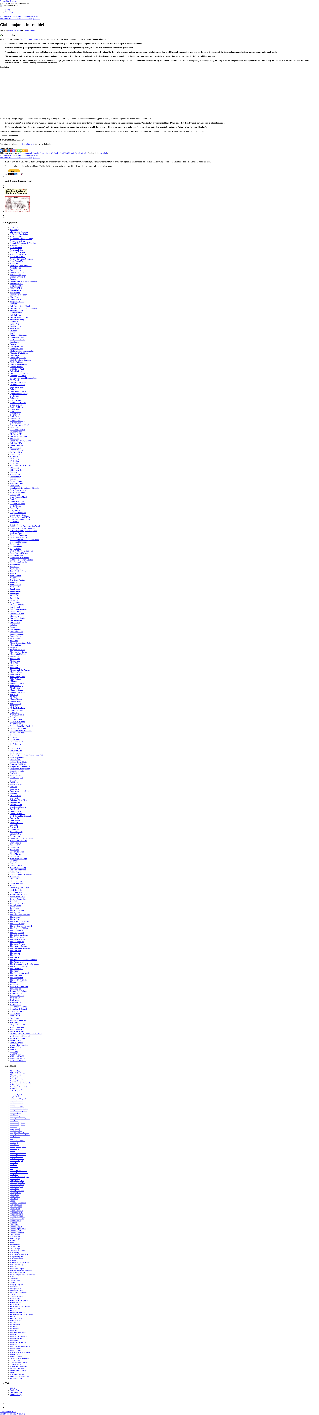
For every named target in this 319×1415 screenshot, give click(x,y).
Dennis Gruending (17, 421)
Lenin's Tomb (15, 611)
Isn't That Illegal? (67, 153)
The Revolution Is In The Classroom (24, 964)
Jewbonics (14, 578)
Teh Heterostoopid (16, 1324)
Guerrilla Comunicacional (20, 519)
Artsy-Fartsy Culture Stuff (18, 1087)
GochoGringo (15, 506)
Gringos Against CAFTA (20, 517)
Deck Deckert (15, 416)
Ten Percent (14, 908)
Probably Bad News (18, 764)
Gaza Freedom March (18, 497)
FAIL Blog (14, 459)
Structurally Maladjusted (19, 888)
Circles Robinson (17, 362)
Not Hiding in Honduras (18, 1273)
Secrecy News (15, 836)
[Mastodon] (13, 150)
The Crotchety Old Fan (19, 928)
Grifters (12, 1201)
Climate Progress (16, 367)
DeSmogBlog (15, 423)
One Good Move (16, 742)
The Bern (13, 1334)
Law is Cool (15, 607)
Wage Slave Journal (18, 1025)
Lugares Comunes (17, 634)
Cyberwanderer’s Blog (19, 394)
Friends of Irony (16, 483)
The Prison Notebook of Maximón (23, 960)
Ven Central (14, 1018)
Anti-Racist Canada (17, 257)
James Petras (15, 564)
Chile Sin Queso (15, 1113)
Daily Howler (15, 400)
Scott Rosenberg (16, 832)
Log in (12, 1388)
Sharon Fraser (15, 843)
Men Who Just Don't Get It (19, 1255)
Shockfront (14, 850)
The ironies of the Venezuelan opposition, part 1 (20, 18)
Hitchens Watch (16, 533)
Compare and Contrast (17, 1117)
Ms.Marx (13, 697)
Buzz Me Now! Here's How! (19, 1109)
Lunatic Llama (15, 636)
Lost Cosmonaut (16, 632)
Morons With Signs (17, 692)
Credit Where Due (16, 1131)
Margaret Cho (15, 647)
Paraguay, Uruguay (16, 1284)
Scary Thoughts (15, 1302)
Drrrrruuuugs (14, 1149)
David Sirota (15, 414)
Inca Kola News (16, 555)
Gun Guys (14, 524)
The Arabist (14, 919)
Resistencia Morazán (18, 807)
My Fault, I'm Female (18, 708)
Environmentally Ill (16, 1161)
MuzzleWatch (15, 704)
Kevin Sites (14, 600)
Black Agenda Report (18, 295)
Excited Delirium (16, 454)
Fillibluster (14, 472)
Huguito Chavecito (40, 153)
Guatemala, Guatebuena (18, 1203)
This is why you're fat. (19, 980)
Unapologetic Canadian (19, 1009)
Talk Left (13, 901)
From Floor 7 (15, 486)
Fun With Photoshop (17, 1191)
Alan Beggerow (16, 245)
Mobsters (13, 1261)
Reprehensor (15, 802)
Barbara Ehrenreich (17, 277)
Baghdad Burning (17, 272)
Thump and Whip (17, 982)
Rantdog (13, 793)
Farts (11, 1169)
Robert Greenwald (17, 814)
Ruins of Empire (16, 823)
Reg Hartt (14, 798)
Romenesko (14, 818)
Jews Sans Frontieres (18, 580)
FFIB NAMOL (16, 470)
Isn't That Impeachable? (18, 1229)
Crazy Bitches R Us (18, 382)
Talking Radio (15, 906)
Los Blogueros (16, 629)
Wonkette (13, 1049)
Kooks (12, 1243)
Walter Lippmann (17, 1027)
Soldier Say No (16, 872)
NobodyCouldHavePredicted (21, 726)
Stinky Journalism (17, 883)
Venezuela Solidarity (18, 1020)
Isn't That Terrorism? (17, 1233)
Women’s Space (16, 1047)
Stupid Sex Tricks (16, 1318)
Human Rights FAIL (16, 1213)
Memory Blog (15, 668)
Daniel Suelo (15, 409)
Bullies (12, 1105)
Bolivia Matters (16, 313)
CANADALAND (17, 340)
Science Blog (15, 829)
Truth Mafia (14, 1000)
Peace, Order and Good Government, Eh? (26, 755)
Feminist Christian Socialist (20, 465)
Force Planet (15, 474)
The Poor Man (15, 957)
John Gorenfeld (16, 591)
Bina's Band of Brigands (18, 1099)
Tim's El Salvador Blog (19, 987)
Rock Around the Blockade (21, 816)
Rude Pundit (15, 820)
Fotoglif (13, 479)
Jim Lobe (13, 582)
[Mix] (16, 150)
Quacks (12, 1294)
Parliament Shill (16, 753)
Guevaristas (14, 522)
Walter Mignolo (16, 1029)
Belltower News (16, 284)
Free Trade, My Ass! (16, 1187)
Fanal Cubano (15, 463)
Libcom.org (14, 616)
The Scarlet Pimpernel (18, 966)
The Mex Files (15, 951)
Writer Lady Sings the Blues (19, 1376)
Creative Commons (17, 385)
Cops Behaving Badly (17, 1123)
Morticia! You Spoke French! (20, 1263)
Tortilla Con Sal (16, 993)
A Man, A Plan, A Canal (17, 1073)
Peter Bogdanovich (17, 757)
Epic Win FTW (16, 443)
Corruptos (13, 1127)
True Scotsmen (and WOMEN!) (20, 1352)
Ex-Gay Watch (16, 452)
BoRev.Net (14, 324)
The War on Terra (15, 1348)
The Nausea (14, 1340)
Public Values (15, 775)
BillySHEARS (16, 288)
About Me (9, 12)
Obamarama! (14, 1278)
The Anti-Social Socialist (20, 915)
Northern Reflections (18, 728)
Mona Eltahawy (16, 686)
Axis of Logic (15, 268)
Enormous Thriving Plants (20, 441)
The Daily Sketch (17, 933)
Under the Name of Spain (18, 1362)
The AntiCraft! (16, 917)
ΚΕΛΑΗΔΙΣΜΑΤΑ (18, 1061)
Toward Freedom (17, 995)
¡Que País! (14, 227)
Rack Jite (13, 787)
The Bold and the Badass (18, 1336)
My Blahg (14, 706)
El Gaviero (14, 438)
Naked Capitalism (17, 710)
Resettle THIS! (16, 805)
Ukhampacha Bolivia (18, 1007)
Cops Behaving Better (17, 1125)
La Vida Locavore (17, 605)
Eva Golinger (15, 447)
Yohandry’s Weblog (18, 1058)
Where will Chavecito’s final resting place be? (19, 16)
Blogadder (14, 304)
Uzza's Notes (15, 1013)
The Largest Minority (18, 946)
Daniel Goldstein (16, 407)
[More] (26, 150)
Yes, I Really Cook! (16, 1378)
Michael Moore (16, 672)
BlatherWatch (15, 299)
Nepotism (13, 1267)
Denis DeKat (15, 418)
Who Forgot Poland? (17, 1374)
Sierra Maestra (15, 854)
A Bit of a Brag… (16, 1071)
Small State (14, 863)
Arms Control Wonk (18, 261)
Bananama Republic (18, 275)
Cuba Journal (15, 389)
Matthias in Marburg (18, 654)
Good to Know (15, 1197)
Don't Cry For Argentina (18, 1147)
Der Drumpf (14, 1143)
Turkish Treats (15, 1354)
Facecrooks (14, 1167)
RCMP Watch (15, 796)
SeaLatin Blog (15, 834)
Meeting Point (15, 665)
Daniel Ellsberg (16, 405)
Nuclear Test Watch (17, 733)
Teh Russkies (14, 1328)
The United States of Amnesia (20, 1346)
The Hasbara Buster (18, 939)
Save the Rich (15, 827)
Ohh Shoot (14, 735)
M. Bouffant (15, 638)
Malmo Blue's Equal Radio (20, 643)
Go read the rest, (27, 144)
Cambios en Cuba (17, 337)
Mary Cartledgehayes (18, 652)
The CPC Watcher (17, 924)
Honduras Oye (16, 544)
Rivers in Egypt (15, 1298)
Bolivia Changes (16, 310)
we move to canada (17, 1038)
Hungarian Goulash (16, 1215)
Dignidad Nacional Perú (19, 425)
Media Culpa (15, 659)
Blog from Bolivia (17, 301)
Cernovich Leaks (16, 349)
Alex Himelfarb (16, 248)
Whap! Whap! (15, 1040)
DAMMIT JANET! (18, 403)
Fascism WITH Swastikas (18, 1171)
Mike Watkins (15, 679)
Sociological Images (18, 870)
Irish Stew (13, 1223)
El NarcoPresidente (16, 1157)
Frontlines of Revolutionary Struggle (24, 488)
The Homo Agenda (17, 944)
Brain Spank (15, 328)
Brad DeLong (15, 326)
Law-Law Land (15, 1247)
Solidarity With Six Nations (21, 874)
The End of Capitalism (19, 935)
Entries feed (14, 1390)
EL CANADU (16, 434)
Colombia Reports (17, 371)
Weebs (12, 1372)
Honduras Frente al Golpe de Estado (24, 540)
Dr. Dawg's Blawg (17, 429)
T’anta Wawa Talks (17, 897)
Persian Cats (14, 1286)
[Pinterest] (11, 150)
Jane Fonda (14, 567)
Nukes (12, 1276)
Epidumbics (14, 1163)
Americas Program (17, 252)
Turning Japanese (16, 1356)
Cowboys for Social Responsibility (23, 378)
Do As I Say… (14, 1145)
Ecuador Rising (16, 432)
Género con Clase (17, 501)
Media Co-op (15, 656)
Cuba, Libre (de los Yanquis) (19, 1133)
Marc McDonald (16, 645)
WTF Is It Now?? (17, 1056)
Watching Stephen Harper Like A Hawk (25, 1034)
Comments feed (16, 1392)
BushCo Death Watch (17, 1107)
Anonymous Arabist (18, 254)
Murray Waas (15, 701)
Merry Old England (16, 1257)
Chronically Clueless (18, 358)
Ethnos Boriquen (16, 445)
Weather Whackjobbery (18, 1370)
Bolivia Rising (15, 315)
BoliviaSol (14, 322)
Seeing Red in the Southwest (21, 838)
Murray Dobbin (16, 699)
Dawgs (12, 1139)
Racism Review (16, 784)
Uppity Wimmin (15, 1364)
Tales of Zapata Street (18, 899)
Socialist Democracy (18, 867)
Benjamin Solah (16, 286)
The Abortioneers (17, 910)
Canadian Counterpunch (18, 1111)
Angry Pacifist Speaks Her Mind (21, 1083)
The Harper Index (17, 937)
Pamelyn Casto (16, 751)
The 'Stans (13, 1330)
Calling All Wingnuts (18, 335)
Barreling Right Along (17, 1095)
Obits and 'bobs (15, 1280)
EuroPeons (13, 1165)
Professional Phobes (16, 1290)
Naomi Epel (14, 712)
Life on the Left (16, 620)
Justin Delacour (16, 598)
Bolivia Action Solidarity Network (23, 308)
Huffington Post (16, 546)
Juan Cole (14, 596)
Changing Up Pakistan (19, 353)
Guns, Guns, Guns (16, 1205)
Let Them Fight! (15, 1249)
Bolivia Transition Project (20, 317)
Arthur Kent (15, 263)
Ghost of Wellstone (17, 504)
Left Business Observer (19, 609)
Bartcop (13, 279)
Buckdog (13, 331)
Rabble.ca (14, 782)
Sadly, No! (14, 825)
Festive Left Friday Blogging (20, 1177)
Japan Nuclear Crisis (18, 571)
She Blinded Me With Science (20, 1306)
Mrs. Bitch (14, 695)
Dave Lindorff (15, 412)
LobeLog (13, 625)
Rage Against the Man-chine (21, 791)
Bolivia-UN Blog (17, 319)
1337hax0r (14, 230)
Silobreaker (14, 856)
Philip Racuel (15, 760)
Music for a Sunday (16, 1265)
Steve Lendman (16, 881)
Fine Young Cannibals (17, 1183)
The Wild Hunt (16, 975)
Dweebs (12, 1151)
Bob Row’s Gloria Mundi (20, 306)
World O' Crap (16, 1054)
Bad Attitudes (15, 270)
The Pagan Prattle (17, 955)
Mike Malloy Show (17, 677)
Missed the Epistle (17, 683)
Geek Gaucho (15, 499)
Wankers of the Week (17, 1368)
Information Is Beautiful (19, 558)
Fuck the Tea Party (17, 492)
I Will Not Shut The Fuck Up (21, 551)
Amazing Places (15, 1081)
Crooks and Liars (17, 387)
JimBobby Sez (15, 584)
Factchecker (14, 456)
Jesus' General (15, 575)
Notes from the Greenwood (21, 730)
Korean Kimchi (15, 1245)
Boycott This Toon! (16, 1101)
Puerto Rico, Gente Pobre (18, 1292)
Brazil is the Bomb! (16, 1103)
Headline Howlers (16, 1207)
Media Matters (15, 661)
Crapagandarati (26, 153)
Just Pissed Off (15, 1237)
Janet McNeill (15, 569)
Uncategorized (15, 1360)
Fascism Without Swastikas (19, 1173)
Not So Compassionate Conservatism (22, 1274)
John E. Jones (15, 589)
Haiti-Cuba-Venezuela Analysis (22, 528)
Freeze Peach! (14, 1189)
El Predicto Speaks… (17, 1159)
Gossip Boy (14, 508)
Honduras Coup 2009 (18, 537)
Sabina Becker (29, 31)
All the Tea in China (17, 1079)
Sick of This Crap (17, 852)
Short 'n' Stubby (15, 1308)
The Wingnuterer (16, 978)
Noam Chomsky (16, 724)
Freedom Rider (16, 481)
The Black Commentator (19, 921)
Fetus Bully (14, 468)
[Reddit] (6, 150)
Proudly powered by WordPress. (13, 1414)
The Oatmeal (15, 953)
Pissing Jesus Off (15, 1288)
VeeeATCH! (15, 1016)
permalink (103, 153)
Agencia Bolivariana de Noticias (23, 243)
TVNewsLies (15, 1004)
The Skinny (14, 971)
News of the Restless (8, 1)
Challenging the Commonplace (22, 351)
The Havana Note (17, 942)
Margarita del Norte (17, 650)
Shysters (13, 1310)
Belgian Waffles (15, 1097)
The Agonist (15, 912)
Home (7, 10)
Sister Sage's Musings (18, 858)
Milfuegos (14, 681)
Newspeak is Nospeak (17, 1269)
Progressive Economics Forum (22, 766)
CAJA (12, 333)
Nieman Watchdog (17, 721)
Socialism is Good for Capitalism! (21, 1314)
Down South (15, 427)
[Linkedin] (8, 150)
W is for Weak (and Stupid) (19, 1366)
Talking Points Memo (18, 903)
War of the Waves (17, 1031)
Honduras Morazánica (18, 542)
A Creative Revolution (19, 234)
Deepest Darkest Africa (17, 1141)
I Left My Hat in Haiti (17, 1217)
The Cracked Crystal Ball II (21, 926)
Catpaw (13, 344)
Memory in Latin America (20, 670)
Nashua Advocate (17, 715)
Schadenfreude (81, 153)
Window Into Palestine (19, 1045)
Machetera (14, 641)
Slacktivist (14, 861)
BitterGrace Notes (17, 290)
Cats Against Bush (17, 346)
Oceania (12, 1282)
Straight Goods (16, 885)
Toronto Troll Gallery (18, 991)
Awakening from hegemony (21, 266)
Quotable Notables (16, 1296)
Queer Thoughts (16, 778)
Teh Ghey (13, 1322)
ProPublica (14, 773)
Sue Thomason (16, 892)
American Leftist (16, 250)
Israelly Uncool (15, 1235)
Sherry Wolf (15, 845)
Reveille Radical (16, 811)
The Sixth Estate (16, 969)
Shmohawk (14, 847)
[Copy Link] (23, 150)
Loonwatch (14, 627)
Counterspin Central (18, 376)
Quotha (13, 780)
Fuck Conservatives (18, 490)
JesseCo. (13, 573)
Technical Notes (15, 1320)
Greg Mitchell (15, 510)
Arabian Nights (15, 1085)
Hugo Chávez (15, 549)
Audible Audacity (16, 1089)
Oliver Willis (15, 739)
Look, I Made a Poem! (17, 1251)
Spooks (12, 1316)
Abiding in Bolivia (17, 241)
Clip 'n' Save (14, 1115)
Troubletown (15, 998)
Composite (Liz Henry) (19, 373)
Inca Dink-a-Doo (15, 1221)
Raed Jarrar (14, 789)
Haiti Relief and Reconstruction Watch (25, 526)
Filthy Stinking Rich (17, 1181)
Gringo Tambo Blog (18, 515)
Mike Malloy (15, 674)
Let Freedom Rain (17, 614)
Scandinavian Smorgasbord (19, 1300)
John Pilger (14, 593)
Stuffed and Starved (18, 890)
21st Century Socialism (19, 232)
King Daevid (15, 602)
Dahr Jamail (14, 398)
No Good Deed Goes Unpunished (21, 1271)
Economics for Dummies (18, 1153)
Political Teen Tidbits (18, 762)
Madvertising (14, 1253)
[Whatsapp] (18, 150)
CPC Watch (14, 380)
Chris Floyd (14, 355)
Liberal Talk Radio (17, 618)
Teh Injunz (13, 1326)
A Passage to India (16, 1075)
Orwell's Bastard (16, 748)
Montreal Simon (16, 690)
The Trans (13, 1344)
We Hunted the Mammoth (20, 1036)
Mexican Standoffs (16, 1259)
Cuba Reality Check (18, 391)
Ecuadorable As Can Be (18, 1155)
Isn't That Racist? (16, 1231)
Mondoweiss (15, 688)
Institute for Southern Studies (21, 560)
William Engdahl (16, 1043)
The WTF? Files (15, 1350)
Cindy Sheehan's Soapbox (20, 360)
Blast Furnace (15, 297)
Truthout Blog (15, 1002)
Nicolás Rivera (16, 719)
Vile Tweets (14, 1022)
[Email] (21, 150)
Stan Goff (14, 879)
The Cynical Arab (17, 930)
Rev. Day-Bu (15, 809)
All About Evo (15, 1077)
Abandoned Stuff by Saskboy (21, 239)
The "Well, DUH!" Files (18, 1332)
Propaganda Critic (17, 771)
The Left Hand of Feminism (21, 948)
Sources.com (15, 876)
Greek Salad (14, 1199)
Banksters (13, 1093)
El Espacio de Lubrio (18, 436)
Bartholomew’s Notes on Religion (23, 281)
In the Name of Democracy (20, 553)
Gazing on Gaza (15, 1193)
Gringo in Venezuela (18, 513)
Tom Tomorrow (16, 989)
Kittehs (12, 1241)
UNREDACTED (17, 1011)
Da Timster (14, 396)
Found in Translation (17, 1185)
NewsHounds (15, 717)
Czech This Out (15, 1137)
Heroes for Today (15, 1209)
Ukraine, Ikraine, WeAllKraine (20, 1358)
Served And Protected (18, 841)
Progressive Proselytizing (20, 769)
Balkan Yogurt (15, 1091)
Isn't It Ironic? (54, 153)
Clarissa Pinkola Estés (18, 364)
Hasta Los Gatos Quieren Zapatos (23, 531)
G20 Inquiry (15, 495)
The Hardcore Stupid (17, 1338)
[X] (3, 150)
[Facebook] (1, 150)
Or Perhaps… (15, 744)
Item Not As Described (19, 562)
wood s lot (14, 1052)
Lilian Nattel (15, 623)
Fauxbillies (14, 1175)
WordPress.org (16, 1395)
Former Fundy (15, 477)
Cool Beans (14, 1121)
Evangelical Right (17, 450)
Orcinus (13, 746)
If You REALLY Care (17, 1219)
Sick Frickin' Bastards (17, 1312)
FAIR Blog (14, 461)
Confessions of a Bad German (20, 1119)
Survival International (18, 894)
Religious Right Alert (18, 800)
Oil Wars (13, 737)
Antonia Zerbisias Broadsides (21, 259)
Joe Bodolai (14, 587)
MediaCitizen (15, 663)
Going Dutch (14, 1195)
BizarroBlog (15, 292)
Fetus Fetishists (15, 1179)
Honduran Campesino (18, 535)
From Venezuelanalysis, (29, 39)
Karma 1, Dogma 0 (16, 1239)
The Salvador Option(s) (18, 1342)
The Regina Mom (17, 962)
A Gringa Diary (16, 236)
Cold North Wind (17, 369)
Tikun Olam (14, 984)
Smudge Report (16, 865)
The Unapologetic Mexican (21, 973)
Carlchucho (14, 342)
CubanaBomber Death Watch (20, 1135)
